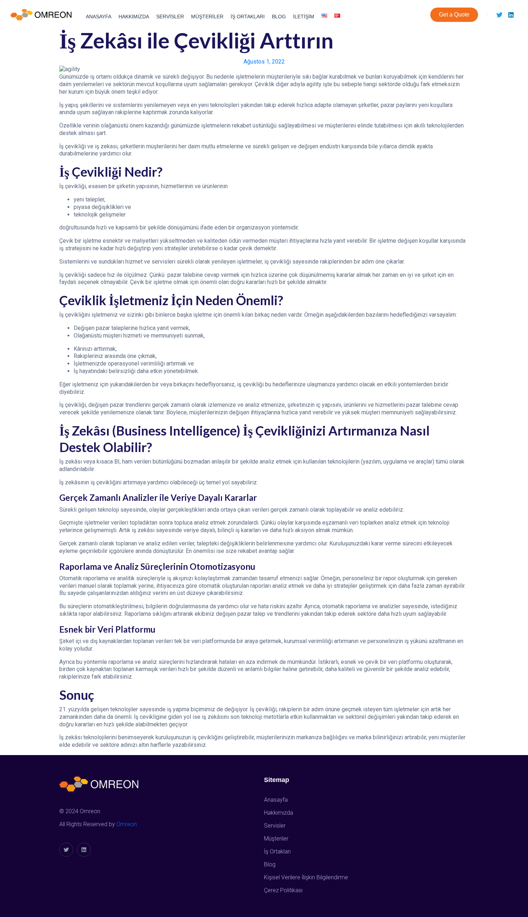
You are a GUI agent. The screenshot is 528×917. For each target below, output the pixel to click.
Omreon (126, 824)
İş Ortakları (248, 16)
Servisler (170, 16)
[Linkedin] (511, 15)
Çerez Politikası (283, 890)
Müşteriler (207, 16)
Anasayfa (98, 16)
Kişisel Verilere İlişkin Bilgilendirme (306, 877)
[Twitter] (499, 15)
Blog (279, 16)
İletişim (303, 16)
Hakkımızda (134, 16)
